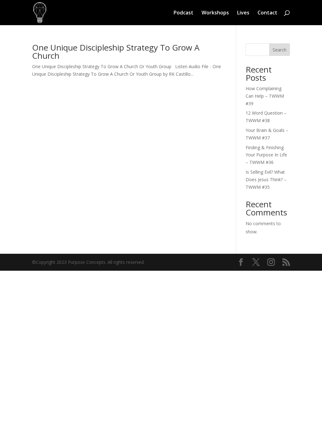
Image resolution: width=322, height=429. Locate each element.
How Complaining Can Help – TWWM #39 (265, 95)
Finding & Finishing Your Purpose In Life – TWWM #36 (266, 155)
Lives (243, 13)
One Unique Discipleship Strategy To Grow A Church (115, 51)
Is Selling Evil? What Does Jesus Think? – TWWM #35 (266, 179)
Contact (267, 13)
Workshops (215, 13)
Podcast (183, 13)
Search (279, 50)
